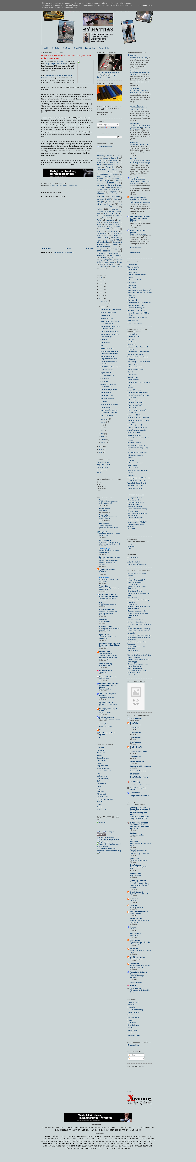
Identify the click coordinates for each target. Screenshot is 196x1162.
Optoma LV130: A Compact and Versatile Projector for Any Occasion (108, 562)
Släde (129, 548)
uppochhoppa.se (105, 540)
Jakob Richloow (135, 248)
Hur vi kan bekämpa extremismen (140, 202)
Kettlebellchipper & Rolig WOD (110, 309)
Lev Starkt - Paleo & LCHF (136, 310)
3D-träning (100, 156)
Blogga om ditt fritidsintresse (108, 605)
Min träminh (117, 201)
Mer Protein (131, 529)
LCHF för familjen (133, 609)
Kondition (119, 194)
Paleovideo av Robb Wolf (135, 524)
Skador (101, 229)
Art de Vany (131, 460)
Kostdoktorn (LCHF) (134, 415)
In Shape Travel (102, 470)
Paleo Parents (132, 374)
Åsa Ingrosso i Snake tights (138, 860)
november (104, 304)
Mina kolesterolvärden (134, 500)
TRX (102, 72)
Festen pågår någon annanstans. (109, 719)
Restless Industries (136, 222)
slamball (116, 229)
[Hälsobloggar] (101, 822)
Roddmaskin (101, 227)
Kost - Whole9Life (133, 1017)
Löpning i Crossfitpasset (108, 312)
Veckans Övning (104, 48)
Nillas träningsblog (103, 778)
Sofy (98, 789)
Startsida (45, 48)
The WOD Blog (135, 782)
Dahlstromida (101, 760)
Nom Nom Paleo (132, 300)
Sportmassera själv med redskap (138, 600)
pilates (106, 213)
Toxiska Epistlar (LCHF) (135, 485)
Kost (101, 196)
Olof (98, 781)
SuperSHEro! (134, 858)
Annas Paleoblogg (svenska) (136, 430)
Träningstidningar (114, 253)
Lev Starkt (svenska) (134, 442)
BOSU (99, 162)
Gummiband (100, 185)
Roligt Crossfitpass (106, 415)
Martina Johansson (136, 106)
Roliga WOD (78, 48)
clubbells (117, 164)
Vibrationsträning (109, 262)
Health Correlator (132, 380)
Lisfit (98, 773)
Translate (113, 127)
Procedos (109, 215)
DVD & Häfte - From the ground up (138, 628)
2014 (101, 289)
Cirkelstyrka (109, 164)
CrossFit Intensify (136, 737)
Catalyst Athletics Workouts (139, 796)
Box (105, 162)
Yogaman (133, 927)
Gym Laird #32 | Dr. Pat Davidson (140, 853)
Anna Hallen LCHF (133, 336)
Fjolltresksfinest (135, 933)
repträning (116, 222)
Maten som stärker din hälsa (136, 611)
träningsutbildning (116, 255)
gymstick (102, 187)
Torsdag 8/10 (103, 672)
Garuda (117, 180)
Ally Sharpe (131, 385)
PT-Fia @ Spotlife (105, 626)
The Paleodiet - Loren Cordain (137, 445)
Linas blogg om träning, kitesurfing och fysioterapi (108, 595)
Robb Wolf (130, 339)
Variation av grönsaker (134, 506)
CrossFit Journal (136, 865)
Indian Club (103, 189)
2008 (101, 452)
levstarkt (133, 985)
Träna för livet (132, 598)
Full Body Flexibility (133, 673)
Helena (99, 763)
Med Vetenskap (102, 776)
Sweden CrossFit (136, 747)
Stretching (115, 235)
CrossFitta (133, 905)
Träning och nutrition (137, 178)
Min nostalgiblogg (133, 1045)
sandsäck (119, 226)
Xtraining (130, 1028)
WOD (120, 264)
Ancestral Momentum (134, 390)
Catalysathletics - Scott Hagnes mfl (139, 290)
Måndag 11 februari (105, 712)
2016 (101, 284)
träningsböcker (103, 242)
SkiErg (108, 229)
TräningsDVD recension (68, 185)
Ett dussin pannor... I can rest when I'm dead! (109, 558)
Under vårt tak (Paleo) (134, 405)
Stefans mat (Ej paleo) (134, 323)
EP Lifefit (115, 169)
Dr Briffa (130, 387)
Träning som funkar (133, 653)
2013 (101, 292)
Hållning (119, 187)
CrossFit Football (136, 756)
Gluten (98, 183)
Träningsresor (101, 253)
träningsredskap (103, 251)
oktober (103, 307)
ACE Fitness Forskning (135, 1010)
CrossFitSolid (135, 728)
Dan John (133, 833)
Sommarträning (102, 233)
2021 (101, 278)
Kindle (111, 194)
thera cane (115, 237)
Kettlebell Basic (62, 61)
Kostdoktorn (134, 55)
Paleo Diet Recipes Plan (135, 305)
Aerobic (109, 156)
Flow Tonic (107, 176)
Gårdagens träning (106, 370)
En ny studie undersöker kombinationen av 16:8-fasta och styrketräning (140, 181)
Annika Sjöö (101, 753)
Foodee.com (131, 285)
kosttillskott (115, 197)
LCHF (109, 199)
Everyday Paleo (132, 269)
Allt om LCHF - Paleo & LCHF (137, 318)
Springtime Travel (102, 467)
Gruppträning (111, 183)
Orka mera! (103, 500)
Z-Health (113, 266)
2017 (101, 281)
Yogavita (100, 802)
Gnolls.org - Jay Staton (135, 354)
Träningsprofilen (132, 1030)
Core (98, 167)
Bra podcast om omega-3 (135, 502)
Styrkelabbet (134, 123)
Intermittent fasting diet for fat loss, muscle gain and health (109, 644)
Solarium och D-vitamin (135, 517)
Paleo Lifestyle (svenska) (135, 400)
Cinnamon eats (132, 282)
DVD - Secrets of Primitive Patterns (139, 635)
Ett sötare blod (135, 253)
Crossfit (110, 167)
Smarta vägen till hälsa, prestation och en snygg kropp (138, 199)
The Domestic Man (133, 267)
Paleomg (130, 277)
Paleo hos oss (132, 407)
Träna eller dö (101, 794)
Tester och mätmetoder (135, 620)
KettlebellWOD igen (106, 395)
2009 (101, 449)
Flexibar (115, 174)
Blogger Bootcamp (103, 758)
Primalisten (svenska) (134, 425)
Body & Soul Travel (103, 465)
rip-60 (117, 224)
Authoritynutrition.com (134, 367)
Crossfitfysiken (135, 792)
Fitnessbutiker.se (133, 1025)
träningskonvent (103, 246)
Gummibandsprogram (115, 185)
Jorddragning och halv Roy (109, 404)
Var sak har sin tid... (136, 914)
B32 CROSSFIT (135, 774)
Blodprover (100, 160)
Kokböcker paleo (132, 504)
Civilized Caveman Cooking (136, 275)
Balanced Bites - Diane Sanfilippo (138, 352)
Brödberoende (132, 604)
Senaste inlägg (46, 248)
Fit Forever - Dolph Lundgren (136, 622)
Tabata (99, 237)
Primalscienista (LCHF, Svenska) (138, 392)
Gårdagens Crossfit (106, 318)
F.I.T (100, 737)
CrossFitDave (134, 723)
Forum (99, 472)
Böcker (99, 164)
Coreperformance (133, 1012)
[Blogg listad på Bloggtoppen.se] (108, 839)
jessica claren (104, 577)
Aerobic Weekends (103, 462)
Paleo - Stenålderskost (134, 582)
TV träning (103, 401)
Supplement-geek (133, 1002)
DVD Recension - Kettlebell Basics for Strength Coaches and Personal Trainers (66, 56)
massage (100, 202)
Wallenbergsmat (132, 320)
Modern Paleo (132, 465)
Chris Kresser (131, 342)
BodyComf (103, 532)
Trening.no (130, 1004)
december (104, 301)
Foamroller (100, 178)
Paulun (99, 786)
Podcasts (115, 213)
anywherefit (134, 899)
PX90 (98, 218)
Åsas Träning (103, 620)
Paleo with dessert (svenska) (137, 427)
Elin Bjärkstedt (104, 523)
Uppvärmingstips (105, 392)
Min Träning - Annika (137, 957)
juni (102, 428)
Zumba (120, 266)
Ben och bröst (105, 342)
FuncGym (100, 75)
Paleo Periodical (132, 364)
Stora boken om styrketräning (137, 670)
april (102, 434)
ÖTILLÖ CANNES (104, 621)
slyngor (99, 231)
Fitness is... (133, 900)
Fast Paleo (131, 297)
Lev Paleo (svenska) (134, 435)
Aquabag (105, 158)
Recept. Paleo (116, 218)
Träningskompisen (133, 1035)
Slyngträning (112, 231)
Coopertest (131, 560)
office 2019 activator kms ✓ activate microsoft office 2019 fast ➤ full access (140, 826)
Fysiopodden (131, 1007)
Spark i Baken (104, 635)
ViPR (101, 264)
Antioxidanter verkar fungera (109, 331)
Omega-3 (130, 526)
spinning (106, 235)
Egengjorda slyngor (103, 77)
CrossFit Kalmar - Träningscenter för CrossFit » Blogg (140, 990)
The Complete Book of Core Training (139, 655)
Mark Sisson (131, 344)
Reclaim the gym (136, 918)
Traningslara (134, 71)
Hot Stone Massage (107, 398)
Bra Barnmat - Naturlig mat (136, 308)
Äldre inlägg (89, 248)
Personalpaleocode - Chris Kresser (138, 478)
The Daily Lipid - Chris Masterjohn (138, 362)
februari (103, 439)
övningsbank (102, 268)
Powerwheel (100, 215)
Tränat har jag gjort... (136, 959)
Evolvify (130, 457)
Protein (117, 215)
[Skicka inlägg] (64, 183)
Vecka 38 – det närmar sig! (107, 598)
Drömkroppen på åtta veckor (136, 573)
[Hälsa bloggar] (108, 832)
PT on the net (131, 1022)
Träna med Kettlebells (134, 668)
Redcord (108, 72)
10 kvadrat (100, 748)
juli (102, 425)
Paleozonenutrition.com (135, 463)
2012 (101, 295)
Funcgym (116, 178)
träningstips (100, 255)
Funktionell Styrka (105, 670)
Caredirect (103, 339)
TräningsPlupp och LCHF (105, 799)
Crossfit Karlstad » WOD (138, 752)
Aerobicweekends (133, 1033)
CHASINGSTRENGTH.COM (139, 823)
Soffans (102, 603)
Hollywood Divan (102, 766)
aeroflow (118, 156)
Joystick (99, 192)
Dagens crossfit (105, 373)
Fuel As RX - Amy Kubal (135, 369)
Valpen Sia (108, 260)
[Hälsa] (99, 832)
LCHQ (129, 617)
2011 (101, 298)
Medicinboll (131, 546)
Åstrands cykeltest (133, 562)
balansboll (114, 158)
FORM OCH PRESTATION (139, 912)
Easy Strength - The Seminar (55, 64)
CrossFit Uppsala (136, 718)
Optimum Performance (138, 771)
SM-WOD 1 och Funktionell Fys (110, 367)
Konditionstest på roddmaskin (137, 564)
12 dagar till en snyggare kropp (137, 664)
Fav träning (112, 172)
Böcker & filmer (90, 48)
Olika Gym (114, 207)
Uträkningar (100, 260)
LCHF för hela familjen (134, 589)
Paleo (99, 209)
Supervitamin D (132, 615)
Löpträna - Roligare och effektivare (138, 606)
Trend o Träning (104, 586)
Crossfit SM (104, 381)
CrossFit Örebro (135, 742)
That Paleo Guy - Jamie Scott (137, 452)
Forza (108, 178)
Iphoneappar (115, 189)
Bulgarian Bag (114, 162)
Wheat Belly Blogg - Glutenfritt (137, 483)
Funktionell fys (103, 181)
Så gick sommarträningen (138, 234)
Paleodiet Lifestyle (133, 468)
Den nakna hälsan (133, 651)
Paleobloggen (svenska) (135, 455)
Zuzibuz (99, 807)
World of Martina (136, 982)
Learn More (142, 5)
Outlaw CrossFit (135, 733)
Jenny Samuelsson (103, 768)
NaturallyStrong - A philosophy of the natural (108, 703)
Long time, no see (104, 679)
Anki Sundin (101, 750)
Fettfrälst (130, 576)
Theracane (100, 240)
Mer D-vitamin (132, 515)
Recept (105, 218)
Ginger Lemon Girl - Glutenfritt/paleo (139, 303)
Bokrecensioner (113, 160)
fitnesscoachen (104, 508)
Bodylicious (131, 602)
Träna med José (102, 796)
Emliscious (103, 730)
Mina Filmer (66, 48)
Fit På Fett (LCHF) (133, 432)
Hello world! (103, 510)
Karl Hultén (134, 143)
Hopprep (111, 187)
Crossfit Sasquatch (136, 892)
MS (106, 207)
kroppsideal (100, 199)
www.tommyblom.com (138, 880)
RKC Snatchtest (132, 557)
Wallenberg (134, 948)
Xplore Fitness (103, 266)
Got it (151, 5)
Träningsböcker (132, 675)
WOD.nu (130, 1015)
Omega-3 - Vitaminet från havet (137, 613)
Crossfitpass (104, 378)
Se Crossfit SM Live (107, 376)
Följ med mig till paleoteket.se (139, 144)
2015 (101, 286)
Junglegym (115, 72)
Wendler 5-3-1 (111, 264)
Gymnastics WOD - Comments (140, 766)
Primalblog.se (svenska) (135, 402)
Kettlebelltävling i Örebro (108, 389)
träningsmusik (101, 249)
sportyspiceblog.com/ (107, 609)
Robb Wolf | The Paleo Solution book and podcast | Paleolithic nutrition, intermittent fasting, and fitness (140, 810)
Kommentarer (135, 1059)
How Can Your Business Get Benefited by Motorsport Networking (108, 613)
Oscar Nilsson (101, 784)
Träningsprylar (114, 249)
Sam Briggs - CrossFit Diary (139, 785)
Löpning (116, 199)
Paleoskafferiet (132, 264)
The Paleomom (132, 372)
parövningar (100, 211)
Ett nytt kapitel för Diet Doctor (139, 57)
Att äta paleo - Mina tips (135, 498)
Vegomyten (131, 578)
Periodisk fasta (109, 211)
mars (103, 437)
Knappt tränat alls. (135, 875)
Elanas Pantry (132, 272)
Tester (106, 238)
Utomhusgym (115, 257)
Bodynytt (130, 1020)
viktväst (119, 262)
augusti (103, 422)
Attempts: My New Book (137, 835)
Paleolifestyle (131, 475)
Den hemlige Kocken (134, 666)
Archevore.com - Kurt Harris (136, 480)
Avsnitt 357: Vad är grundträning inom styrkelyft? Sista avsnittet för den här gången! (140, 127)
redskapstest (110, 220)
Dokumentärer (101, 170)
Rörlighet (111, 226)
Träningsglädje (104, 549)
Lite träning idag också (107, 348)
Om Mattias (55, 48)
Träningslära (103, 724)
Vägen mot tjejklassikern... (108, 677)
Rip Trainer (108, 224)
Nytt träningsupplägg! (136, 907)
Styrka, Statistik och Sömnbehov (140, 894)
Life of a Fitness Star (104, 771)
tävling (103, 257)
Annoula (99, 755)
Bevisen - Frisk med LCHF (136, 580)
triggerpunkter (109, 240)
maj (102, 431)
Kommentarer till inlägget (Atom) (63, 252)
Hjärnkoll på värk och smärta (136, 587)
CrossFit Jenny (135, 940)
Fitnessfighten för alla (134, 591)
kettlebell (54, 185)
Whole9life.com (132, 377)
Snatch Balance (105, 407)
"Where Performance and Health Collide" (138, 851)
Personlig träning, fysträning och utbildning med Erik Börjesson (140, 218)
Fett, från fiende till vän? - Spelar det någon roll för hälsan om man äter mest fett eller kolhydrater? (140, 162)
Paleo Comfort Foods (134, 280)
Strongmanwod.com (137, 761)
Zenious (99, 804)
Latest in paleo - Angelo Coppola (138, 417)
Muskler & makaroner (106, 717)
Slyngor (129, 544)
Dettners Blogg (104, 651)
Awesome (102, 573)
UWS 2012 (133, 929)
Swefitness (100, 791)
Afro (98, 158)
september (104, 419)
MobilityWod (134, 964)
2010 (101, 446)
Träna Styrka (134, 88)
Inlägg (132, 1055)
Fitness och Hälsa (105, 727)
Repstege (112, 75)
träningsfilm (112, 244)
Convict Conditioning (134, 657)
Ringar (106, 75)
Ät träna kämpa (102, 809)
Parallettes (114, 209)
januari (103, 442)
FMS (117, 176)
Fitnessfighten (102, 174)
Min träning (103, 204)
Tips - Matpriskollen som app (137, 513)
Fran (101, 345)
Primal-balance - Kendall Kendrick (138, 382)
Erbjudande (100, 172)
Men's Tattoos (134, 935)
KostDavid (133, 158)
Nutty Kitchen (131, 287)
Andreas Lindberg (136, 873)
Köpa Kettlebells (105, 315)
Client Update (103, 647)
